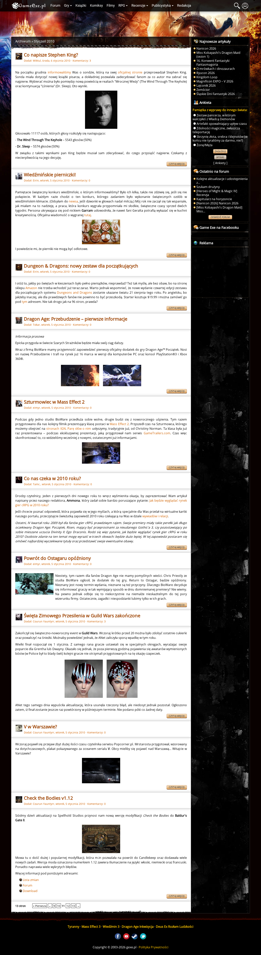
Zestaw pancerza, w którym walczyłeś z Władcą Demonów (214, 117)
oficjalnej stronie (130, 72)
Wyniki (220, 157)
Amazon (31, 288)
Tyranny (73, 926)
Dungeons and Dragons (74, 292)
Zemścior (203, 90)
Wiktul (37, 60)
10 (58, 906)
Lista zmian (31, 880)
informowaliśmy (59, 72)
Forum (55, 5)
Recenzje (138, 5)
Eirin (36, 180)
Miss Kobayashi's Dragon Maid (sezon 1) (218, 55)
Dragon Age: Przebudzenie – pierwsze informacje (75, 319)
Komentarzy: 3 (82, 60)
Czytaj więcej (177, 164)
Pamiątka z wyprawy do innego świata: (220, 110)
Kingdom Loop (206, 77)
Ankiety (220, 163)
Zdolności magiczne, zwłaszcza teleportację (216, 130)
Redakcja (184, 5)
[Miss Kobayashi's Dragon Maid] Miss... (219, 209)
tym (24, 302)
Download (30, 891)
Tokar (36, 324)
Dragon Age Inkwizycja (138, 926)
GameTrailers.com (157, 433)
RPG (121, 5)
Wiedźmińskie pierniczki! (50, 174)
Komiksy (96, 5)
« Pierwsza (39, 906)
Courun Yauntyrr (43, 621)
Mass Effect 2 (119, 424)
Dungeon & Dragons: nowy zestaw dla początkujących (81, 266)
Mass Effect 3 (91, 926)
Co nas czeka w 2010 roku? (52, 478)
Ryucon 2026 (205, 73)
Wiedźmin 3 (111, 926)
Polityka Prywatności (153, 947)
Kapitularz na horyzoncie (214, 199)
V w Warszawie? (40, 726)
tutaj (87, 215)
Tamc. (37, 484)
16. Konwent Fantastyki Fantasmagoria (212, 63)
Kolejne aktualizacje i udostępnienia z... (222, 181)
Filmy (111, 5)
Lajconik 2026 (206, 85)
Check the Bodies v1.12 (48, 798)
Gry (66, 5)
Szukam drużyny (208, 187)
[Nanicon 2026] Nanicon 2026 (217, 203)
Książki (80, 5)
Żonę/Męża (204, 145)
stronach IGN (56, 428)
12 (68, 906)
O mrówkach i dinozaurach (215, 69)
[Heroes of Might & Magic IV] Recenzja (216, 193)
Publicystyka (161, 5)
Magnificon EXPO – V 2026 (214, 81)
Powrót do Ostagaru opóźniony (57, 558)
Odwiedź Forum (220, 217)
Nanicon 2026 (206, 48)
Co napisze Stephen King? (51, 55)
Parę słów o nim (79, 428)
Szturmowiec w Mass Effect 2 (54, 402)
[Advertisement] (130, 23)
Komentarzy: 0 (81, 180)
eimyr (36, 407)
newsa (73, 201)
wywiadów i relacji (155, 516)
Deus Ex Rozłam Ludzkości (174, 926)
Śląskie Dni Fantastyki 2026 (215, 94)
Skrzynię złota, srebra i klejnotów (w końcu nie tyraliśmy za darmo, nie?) (220, 138)
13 (73, 906)
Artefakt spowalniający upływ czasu (222, 124)
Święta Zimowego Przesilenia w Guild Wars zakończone (82, 615)
